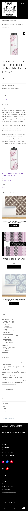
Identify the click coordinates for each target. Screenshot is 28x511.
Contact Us (6, 483)
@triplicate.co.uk (9, 389)
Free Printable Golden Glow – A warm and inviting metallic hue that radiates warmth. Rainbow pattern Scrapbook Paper (13, 367)
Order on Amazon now (14, 267)
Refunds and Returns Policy (10, 492)
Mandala (18, 87)
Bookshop (6, 450)
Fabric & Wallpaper (8, 452)
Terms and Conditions (9, 486)
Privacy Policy (7, 489)
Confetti (6, 87)
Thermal (12, 88)
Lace (15, 87)
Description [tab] (4, 95)
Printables (6, 447)
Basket (21, 507)
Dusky (12, 87)
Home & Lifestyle (10, 24)
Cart (4, 406)
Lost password (6, 411)
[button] (24, 33)
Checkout (5, 408)
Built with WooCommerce (15, 502)
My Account (5, 403)
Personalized (4, 88)
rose (9, 88)
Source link (4, 187)
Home (4, 24)
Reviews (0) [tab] (4, 100)
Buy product (6, 78)
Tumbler (16, 88)
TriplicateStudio (7, 180)
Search (14, 508)
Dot (9, 87)
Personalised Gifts (19, 24)
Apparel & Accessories (9, 455)
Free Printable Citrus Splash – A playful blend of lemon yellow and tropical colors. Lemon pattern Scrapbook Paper (14, 372)
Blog (5, 481)
